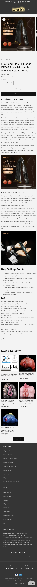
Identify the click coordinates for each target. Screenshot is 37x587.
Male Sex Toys (7, 519)
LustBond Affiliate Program (11, 481)
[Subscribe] (29, 557)
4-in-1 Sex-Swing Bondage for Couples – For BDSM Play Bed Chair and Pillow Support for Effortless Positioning (9, 375)
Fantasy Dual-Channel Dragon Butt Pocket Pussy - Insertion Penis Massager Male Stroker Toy (26, 402)
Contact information (19, 583)
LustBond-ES (7, 470)
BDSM (8, 60)
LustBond (11, 578)
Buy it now (18, 94)
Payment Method (8, 462)
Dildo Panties (7, 492)
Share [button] (5, 339)
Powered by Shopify (18, 578)
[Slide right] (22, 54)
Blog (4, 477)
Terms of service (28, 580)
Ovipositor (6, 507)
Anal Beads (6, 511)
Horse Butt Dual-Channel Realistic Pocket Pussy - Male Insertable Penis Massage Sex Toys (9, 402)
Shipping (3, 76)
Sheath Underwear (9, 496)
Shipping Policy (7, 451)
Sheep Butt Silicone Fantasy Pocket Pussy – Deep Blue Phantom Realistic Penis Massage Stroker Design (8, 429)
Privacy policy (28, 578)
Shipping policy (18, 580)
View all (18, 439)
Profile (5, 523)
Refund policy (10, 580)
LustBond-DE (7, 474)
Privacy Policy (7, 454)
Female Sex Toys (8, 515)
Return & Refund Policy (10, 458)
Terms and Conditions (9, 466)
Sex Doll (5, 500)
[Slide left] (15, 54)
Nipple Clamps (7, 504)
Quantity (3, 79)
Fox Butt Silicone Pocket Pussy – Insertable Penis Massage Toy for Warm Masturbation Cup (27, 374)
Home (3, 60)
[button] (3, 9)
